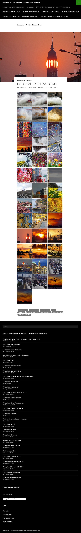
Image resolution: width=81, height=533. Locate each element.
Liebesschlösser (45, 312)
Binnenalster (45, 310)
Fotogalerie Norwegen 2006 (11, 472)
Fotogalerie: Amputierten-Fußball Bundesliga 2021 (18, 376)
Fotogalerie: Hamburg (37, 84)
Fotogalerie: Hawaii (9, 424)
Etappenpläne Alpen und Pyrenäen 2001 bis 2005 (54, 16)
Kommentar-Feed (8, 518)
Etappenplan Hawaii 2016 (63, 7)
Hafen (53, 310)
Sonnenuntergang (24, 314)
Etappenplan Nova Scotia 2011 (70, 11)
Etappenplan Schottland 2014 (31, 11)
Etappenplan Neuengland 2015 (11, 11)
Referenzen (30, 7)
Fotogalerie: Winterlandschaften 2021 (14, 392)
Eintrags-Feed (7, 514)
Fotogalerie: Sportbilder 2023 (12, 365)
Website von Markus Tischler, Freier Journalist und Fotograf (21, 339)
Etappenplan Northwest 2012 (50, 11)
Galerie (21, 87)
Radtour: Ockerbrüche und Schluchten (15, 419)
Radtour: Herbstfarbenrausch (12, 440)
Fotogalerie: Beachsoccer (10, 387)
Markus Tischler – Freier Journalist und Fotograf (21, 2)
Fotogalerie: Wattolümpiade (11, 344)
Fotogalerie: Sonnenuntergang (12, 397)
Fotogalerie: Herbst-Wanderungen (13, 403)
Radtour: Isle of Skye (9, 451)
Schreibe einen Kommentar (48, 87)
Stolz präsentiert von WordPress (31, 530)
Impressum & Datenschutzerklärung (13, 7)
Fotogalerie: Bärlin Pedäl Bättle (12, 349)
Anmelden (6, 511)
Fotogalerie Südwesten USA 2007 (13, 467)
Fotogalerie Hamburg (24, 80)
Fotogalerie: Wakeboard (10, 381)
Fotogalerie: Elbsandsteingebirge (13, 408)
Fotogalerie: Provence (9, 413)
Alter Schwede (23, 310)
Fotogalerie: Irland (8, 360)
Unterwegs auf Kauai (9, 429)
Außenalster (34, 310)
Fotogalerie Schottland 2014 (11, 456)
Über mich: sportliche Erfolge (45, 7)
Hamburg (21, 312)
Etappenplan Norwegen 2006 (30, 16)
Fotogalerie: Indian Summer (11, 445)
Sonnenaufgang (58, 312)
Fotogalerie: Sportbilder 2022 (12, 371)
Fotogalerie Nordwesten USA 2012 (13, 461)
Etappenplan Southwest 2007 (11, 16)
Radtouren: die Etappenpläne (12, 477)
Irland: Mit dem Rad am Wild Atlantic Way (16, 355)
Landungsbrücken (32, 312)
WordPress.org (7, 521)
